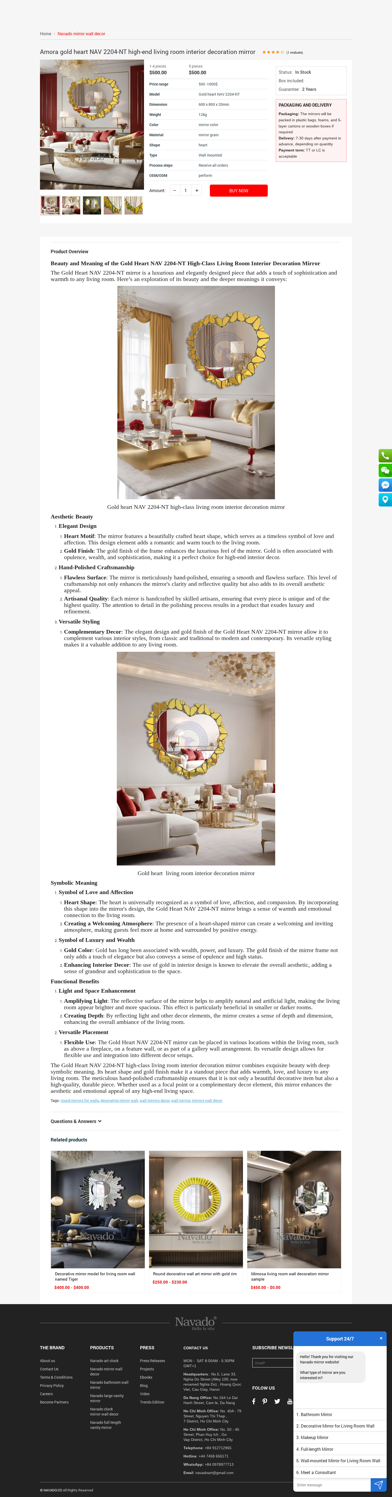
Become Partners (54, 1402)
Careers (46, 1393)
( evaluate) (294, 52)
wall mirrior (180, 1100)
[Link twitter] (277, 1403)
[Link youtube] (290, 1403)
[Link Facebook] (253, 1403)
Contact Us (49, 1368)
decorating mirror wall (119, 1100)
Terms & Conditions (56, 1377)
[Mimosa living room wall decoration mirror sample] (294, 1209)
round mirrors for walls (80, 1100)
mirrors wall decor (207, 1100)
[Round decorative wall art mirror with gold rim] (196, 1209)
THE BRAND (52, 1347)
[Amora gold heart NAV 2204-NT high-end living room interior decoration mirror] (50, 205)
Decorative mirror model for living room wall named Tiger (95, 1276)
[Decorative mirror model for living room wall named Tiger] (98, 1209)
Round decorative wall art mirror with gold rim (195, 1273)
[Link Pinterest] (265, 1403)
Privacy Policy (52, 1385)
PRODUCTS (102, 1347)
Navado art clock (104, 1360)
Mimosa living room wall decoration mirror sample (290, 1276)
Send (379, 1485)
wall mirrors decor (154, 1100)
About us (47, 1360)
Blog (144, 1385)
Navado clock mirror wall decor (104, 1411)
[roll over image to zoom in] (92, 124)
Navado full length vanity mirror (105, 1425)
